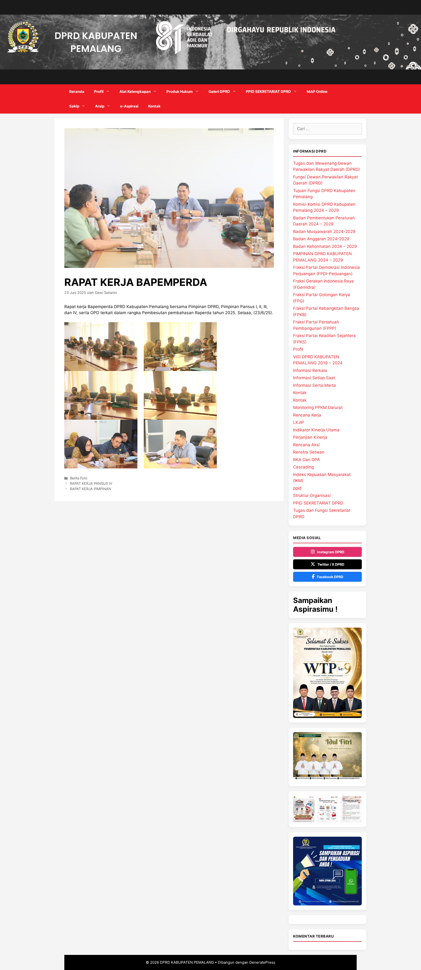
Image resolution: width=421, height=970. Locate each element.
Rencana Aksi (306, 444)
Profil (99, 91)
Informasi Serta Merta (314, 385)
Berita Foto (78, 478)
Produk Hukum (179, 91)
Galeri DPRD (219, 91)
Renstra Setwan (308, 452)
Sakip (74, 106)
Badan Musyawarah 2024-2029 (324, 231)
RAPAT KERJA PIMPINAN (90, 489)
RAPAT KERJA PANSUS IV (91, 483)
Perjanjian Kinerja (310, 437)
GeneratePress (262, 962)
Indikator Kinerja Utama (316, 429)
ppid (297, 488)
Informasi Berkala (310, 370)
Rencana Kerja (307, 415)
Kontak (154, 106)
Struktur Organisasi (312, 495)
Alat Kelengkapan (135, 91)
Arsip (99, 106)
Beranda (76, 91)
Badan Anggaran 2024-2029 (321, 238)
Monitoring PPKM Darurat (318, 407)
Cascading (303, 467)
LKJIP (298, 422)
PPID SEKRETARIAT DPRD (268, 91)
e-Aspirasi (129, 106)
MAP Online (317, 91)
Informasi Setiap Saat (314, 377)
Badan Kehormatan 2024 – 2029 (325, 246)
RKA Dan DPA (306, 459)
